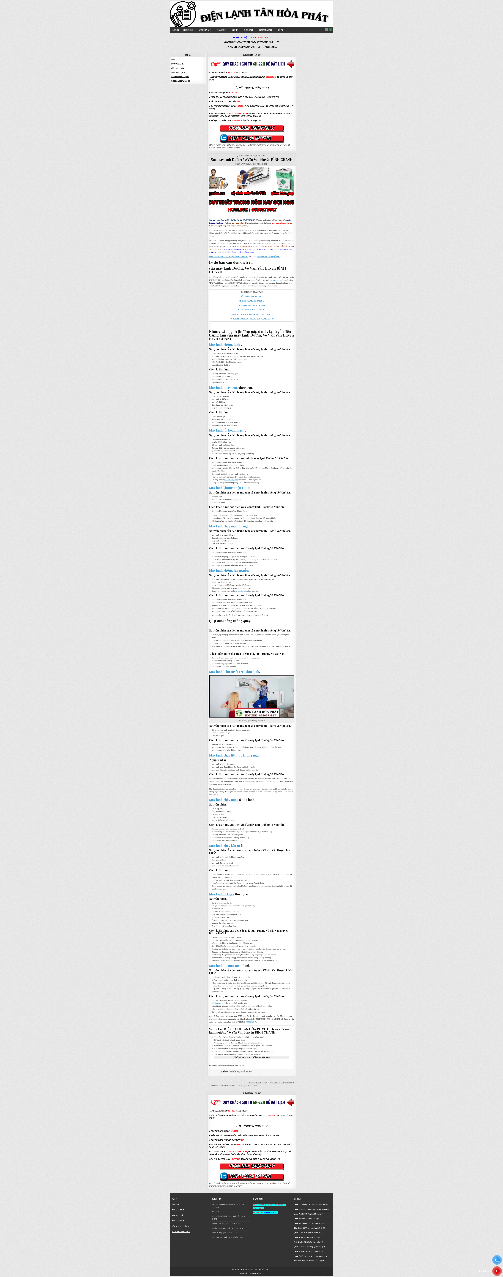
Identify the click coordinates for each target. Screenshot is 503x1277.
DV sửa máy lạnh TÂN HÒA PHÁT (226, 1233)
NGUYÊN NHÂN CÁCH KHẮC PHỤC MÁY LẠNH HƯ (252, 319)
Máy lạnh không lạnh (224, 344)
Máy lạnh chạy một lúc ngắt (229, 526)
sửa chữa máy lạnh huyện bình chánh (252, 156)
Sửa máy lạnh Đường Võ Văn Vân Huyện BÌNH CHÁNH (251, 159)
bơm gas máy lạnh (276, 280)
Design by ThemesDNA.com (251, 1273)
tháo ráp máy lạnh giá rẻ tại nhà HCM (227, 1237)
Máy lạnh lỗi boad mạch (226, 430)
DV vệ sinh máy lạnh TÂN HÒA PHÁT (227, 1224)
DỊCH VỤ (280, 30)
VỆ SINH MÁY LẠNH (205, 30)
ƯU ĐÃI (215, 1212)
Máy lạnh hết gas (221, 894)
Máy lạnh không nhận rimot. (230, 488)
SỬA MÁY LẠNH (188, 30)
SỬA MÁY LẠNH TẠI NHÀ (252, 296)
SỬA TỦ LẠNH (248, 30)
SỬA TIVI (235, 30)
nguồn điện (242, 591)
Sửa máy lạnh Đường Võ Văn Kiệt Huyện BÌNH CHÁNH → (272, 1083)
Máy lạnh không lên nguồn (229, 570)
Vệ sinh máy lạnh (219, 1003)
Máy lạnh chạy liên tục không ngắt (234, 755)
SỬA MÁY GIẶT (221, 30)
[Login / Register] (330, 29)
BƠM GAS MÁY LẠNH (265, 30)
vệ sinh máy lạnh (231, 480)
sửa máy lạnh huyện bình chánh (231, 1066)
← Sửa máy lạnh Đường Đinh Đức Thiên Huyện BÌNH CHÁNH (232, 1086)
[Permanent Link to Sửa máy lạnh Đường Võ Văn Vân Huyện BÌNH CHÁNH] (251, 190)
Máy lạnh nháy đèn (223, 387)
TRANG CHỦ (175, 30)
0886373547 (263, 37)
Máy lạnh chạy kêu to (224, 845)
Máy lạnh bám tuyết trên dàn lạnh (234, 671)
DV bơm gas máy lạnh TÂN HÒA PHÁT (228, 1228)
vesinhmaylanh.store (244, 164)
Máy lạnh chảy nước (223, 800)
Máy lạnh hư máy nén (225, 965)
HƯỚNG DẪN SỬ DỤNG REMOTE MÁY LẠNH (251, 314)
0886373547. (251, 1022)
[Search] (326, 29)
